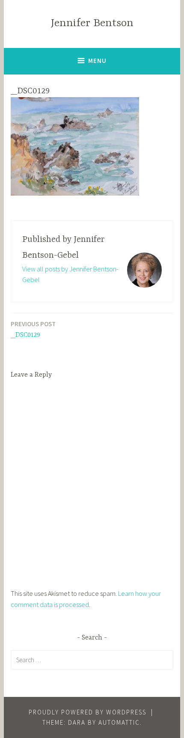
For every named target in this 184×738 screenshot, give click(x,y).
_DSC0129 (33, 329)
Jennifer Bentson (92, 23)
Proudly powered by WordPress (87, 712)
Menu (97, 61)
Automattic (119, 722)
